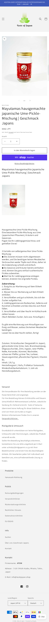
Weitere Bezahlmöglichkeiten (24, 163)
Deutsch (33, 603)
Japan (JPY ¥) (15, 603)
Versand (11, 132)
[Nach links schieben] (19, 100)
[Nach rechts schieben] (30, 100)
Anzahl (4, 136)
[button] (3, 19)
